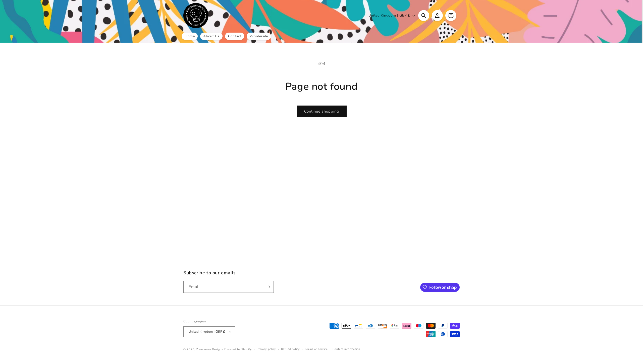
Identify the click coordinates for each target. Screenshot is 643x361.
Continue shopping (321, 111)
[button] (423, 15)
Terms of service (316, 349)
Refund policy (290, 349)
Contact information (346, 349)
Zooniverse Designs (209, 349)
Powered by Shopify (238, 349)
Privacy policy (266, 349)
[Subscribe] (268, 287)
